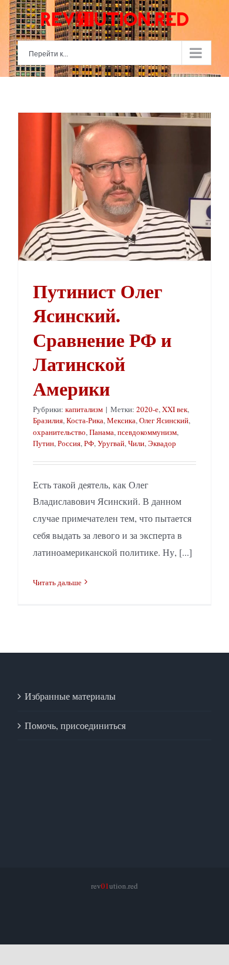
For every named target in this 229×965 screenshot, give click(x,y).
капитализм (84, 409)
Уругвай (110, 443)
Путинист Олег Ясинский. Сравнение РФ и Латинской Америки (102, 339)
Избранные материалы (70, 696)
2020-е (147, 409)
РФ (89, 443)
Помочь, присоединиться (75, 725)
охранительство (59, 432)
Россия (69, 443)
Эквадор (162, 443)
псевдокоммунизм (147, 432)
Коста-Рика (84, 420)
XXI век (174, 409)
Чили (136, 443)
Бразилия (48, 420)
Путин (43, 443)
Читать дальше (57, 582)
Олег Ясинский (163, 420)
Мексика (121, 420)
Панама (101, 432)
